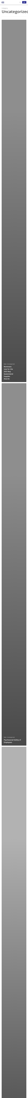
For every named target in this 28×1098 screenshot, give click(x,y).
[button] (24, 2)
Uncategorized (11, 364)
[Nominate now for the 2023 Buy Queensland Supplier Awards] (14, 201)
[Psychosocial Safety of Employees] (14, 564)
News (5, 364)
